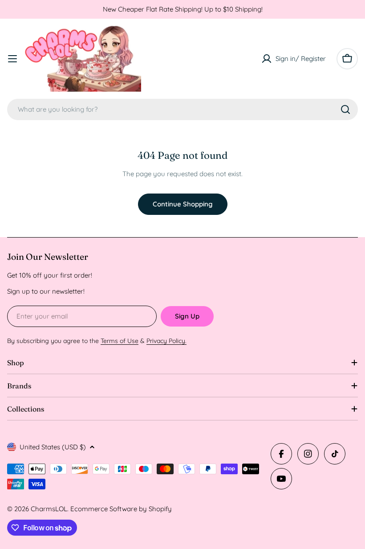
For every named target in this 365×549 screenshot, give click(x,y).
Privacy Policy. (166, 341)
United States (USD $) (53, 447)
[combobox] (182, 109)
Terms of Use (119, 341)
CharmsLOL (49, 509)
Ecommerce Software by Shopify (121, 509)
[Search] (345, 109)
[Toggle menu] (12, 58)
